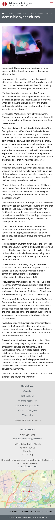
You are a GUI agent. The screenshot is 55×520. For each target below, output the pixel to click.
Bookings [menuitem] (14, 511)
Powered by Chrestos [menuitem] (32, 511)
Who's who (27, 415)
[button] (52, 4)
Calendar (27, 391)
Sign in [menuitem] (49, 511)
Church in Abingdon (27, 410)
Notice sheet (27, 396)
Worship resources (27, 401)
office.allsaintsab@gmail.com (28, 438)
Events (20, 13)
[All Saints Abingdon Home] (5, 4)
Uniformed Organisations (27, 405)
